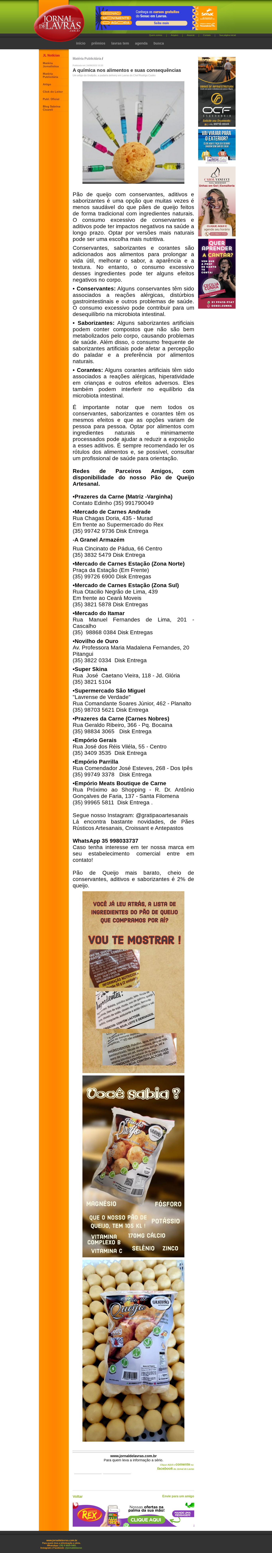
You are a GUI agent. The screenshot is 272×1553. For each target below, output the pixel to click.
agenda (141, 43)
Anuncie (191, 35)
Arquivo (174, 35)
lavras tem (120, 43)
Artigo (47, 84)
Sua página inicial (227, 35)
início (80, 43)
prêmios (98, 43)
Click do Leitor (53, 91)
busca (159, 43)
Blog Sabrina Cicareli (51, 108)
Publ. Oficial (51, 99)
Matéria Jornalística (51, 64)
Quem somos (155, 35)
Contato (207, 35)
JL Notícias (51, 55)
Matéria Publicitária (50, 75)
